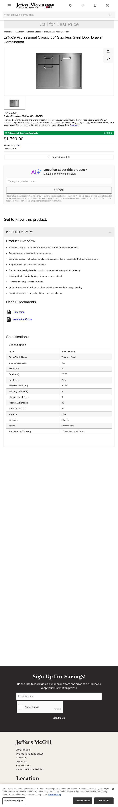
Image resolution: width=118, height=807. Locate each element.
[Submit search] (110, 15)
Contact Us (23, 765)
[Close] (113, 788)
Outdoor (20, 32)
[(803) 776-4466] (95, 5)
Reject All (103, 800)
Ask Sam (59, 190)
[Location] (83, 5)
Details (107, 133)
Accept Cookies (82, 800)
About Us (21, 761)
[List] (70, 5)
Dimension (19, 312)
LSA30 (14, 149)
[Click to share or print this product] (108, 51)
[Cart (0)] (107, 5)
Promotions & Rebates (29, 753)
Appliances (9, 32)
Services (21, 757)
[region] (59, 795)
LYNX (18, 145)
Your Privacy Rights (13, 800)
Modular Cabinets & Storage (56, 32)
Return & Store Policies (30, 769)
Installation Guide (22, 319)
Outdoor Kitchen (34, 32)
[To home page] (35, 5)
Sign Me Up (59, 717)
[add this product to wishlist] (108, 59)
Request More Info (61, 157)
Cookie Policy (54, 794)
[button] (9, 5)
